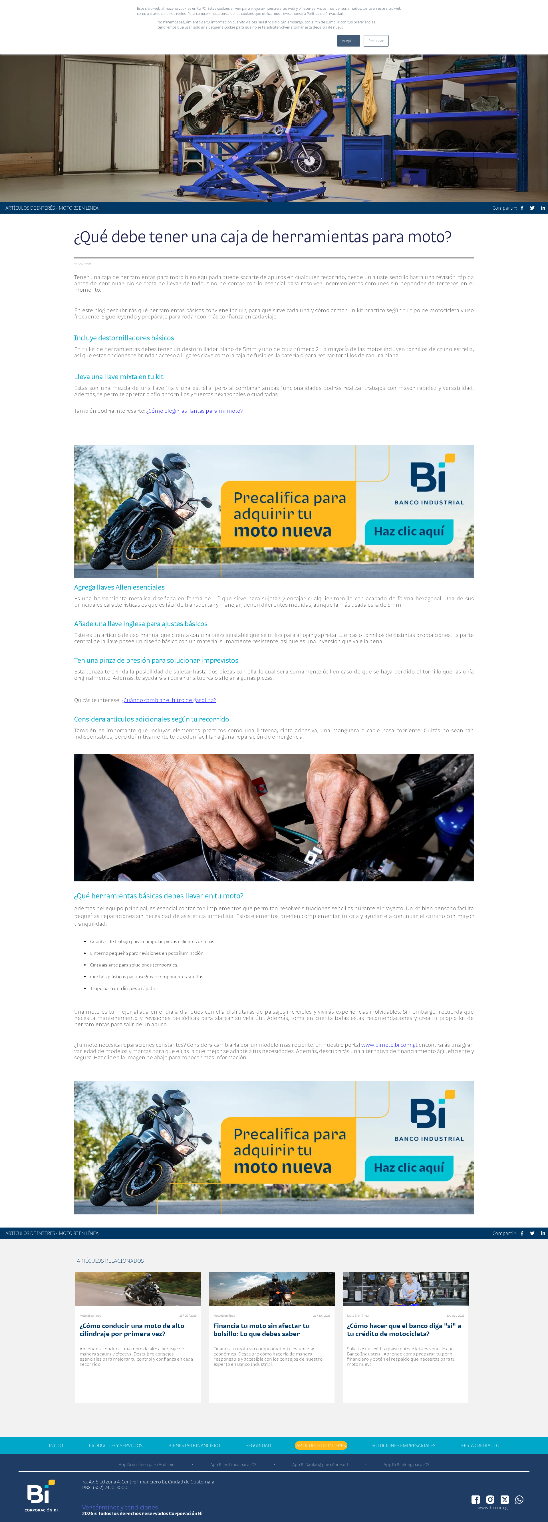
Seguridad (258, 1445)
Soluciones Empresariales (404, 1445)
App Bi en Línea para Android (147, 1464)
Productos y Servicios (116, 1445)
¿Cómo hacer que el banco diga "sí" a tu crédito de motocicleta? (404, 1329)
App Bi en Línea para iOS (233, 1464)
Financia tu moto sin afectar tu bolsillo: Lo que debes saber (261, 1329)
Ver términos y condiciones (120, 1507)
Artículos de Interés (321, 1445)
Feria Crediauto (480, 1445)
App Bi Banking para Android (320, 1464)
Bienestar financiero (194, 1445)
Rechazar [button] (376, 41)
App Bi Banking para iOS (407, 1464)
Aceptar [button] (348, 41)
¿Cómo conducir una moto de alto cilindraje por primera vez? (132, 1329)
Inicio (56, 1445)
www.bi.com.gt (493, 1507)
